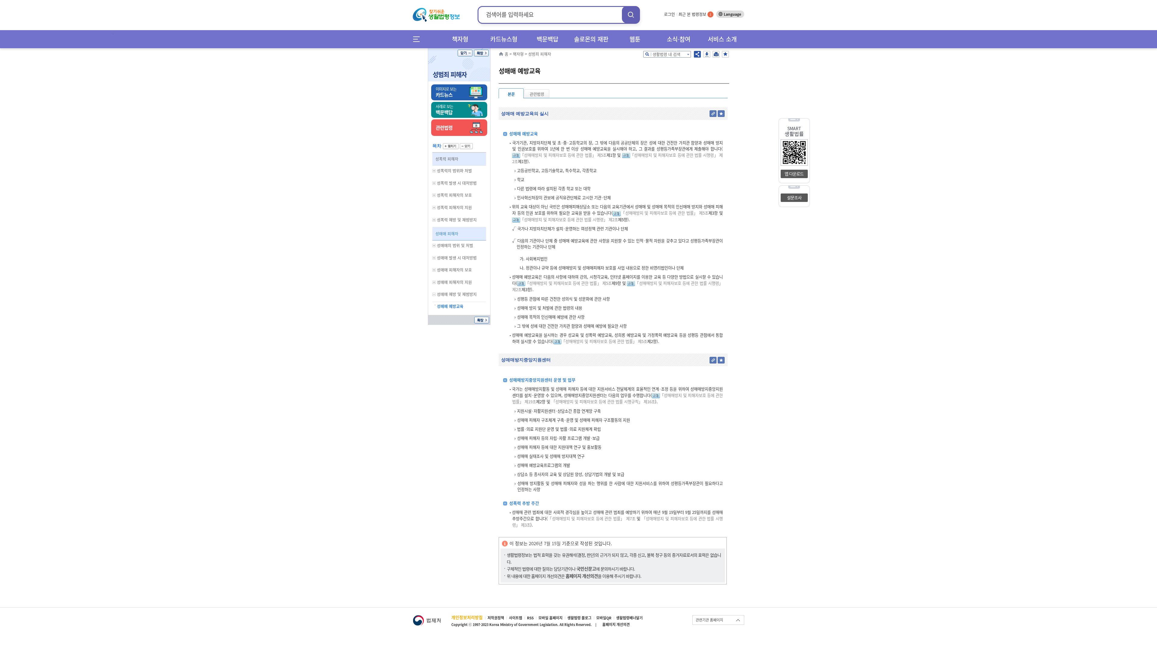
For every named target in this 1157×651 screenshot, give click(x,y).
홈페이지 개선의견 (616, 624)
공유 (697, 54)
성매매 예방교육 (450, 306)
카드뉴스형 (503, 39)
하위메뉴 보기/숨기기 (434, 170)
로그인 (669, 14)
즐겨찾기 (725, 54)
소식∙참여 (678, 39)
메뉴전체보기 (418, 39)
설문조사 (794, 197)
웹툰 (634, 39)
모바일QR (603, 618)
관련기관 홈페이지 (709, 620)
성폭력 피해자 (446, 159)
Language (732, 14)
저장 (706, 54)
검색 (631, 14)
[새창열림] (427, 618)
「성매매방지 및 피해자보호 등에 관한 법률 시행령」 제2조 (569, 219)
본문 (511, 94)
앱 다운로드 (794, 174)
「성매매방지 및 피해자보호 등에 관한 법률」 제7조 (591, 518)
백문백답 (547, 39)
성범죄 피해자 (450, 74)
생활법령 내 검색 (666, 54)
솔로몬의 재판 (591, 39)
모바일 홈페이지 (550, 618)
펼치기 (451, 146)
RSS (530, 618)
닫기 (465, 53)
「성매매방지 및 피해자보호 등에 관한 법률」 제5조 (563, 155)
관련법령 (537, 94)
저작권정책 (496, 618)
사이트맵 (515, 618)
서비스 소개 (722, 39)
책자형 (460, 39)
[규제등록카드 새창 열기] (516, 155)
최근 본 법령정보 (695, 14)
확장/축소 (481, 53)
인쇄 (716, 54)
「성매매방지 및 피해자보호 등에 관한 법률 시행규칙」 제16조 (603, 401)
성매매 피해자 (446, 233)
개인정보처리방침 (467, 617)
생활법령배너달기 (629, 618)
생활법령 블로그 (579, 618)
